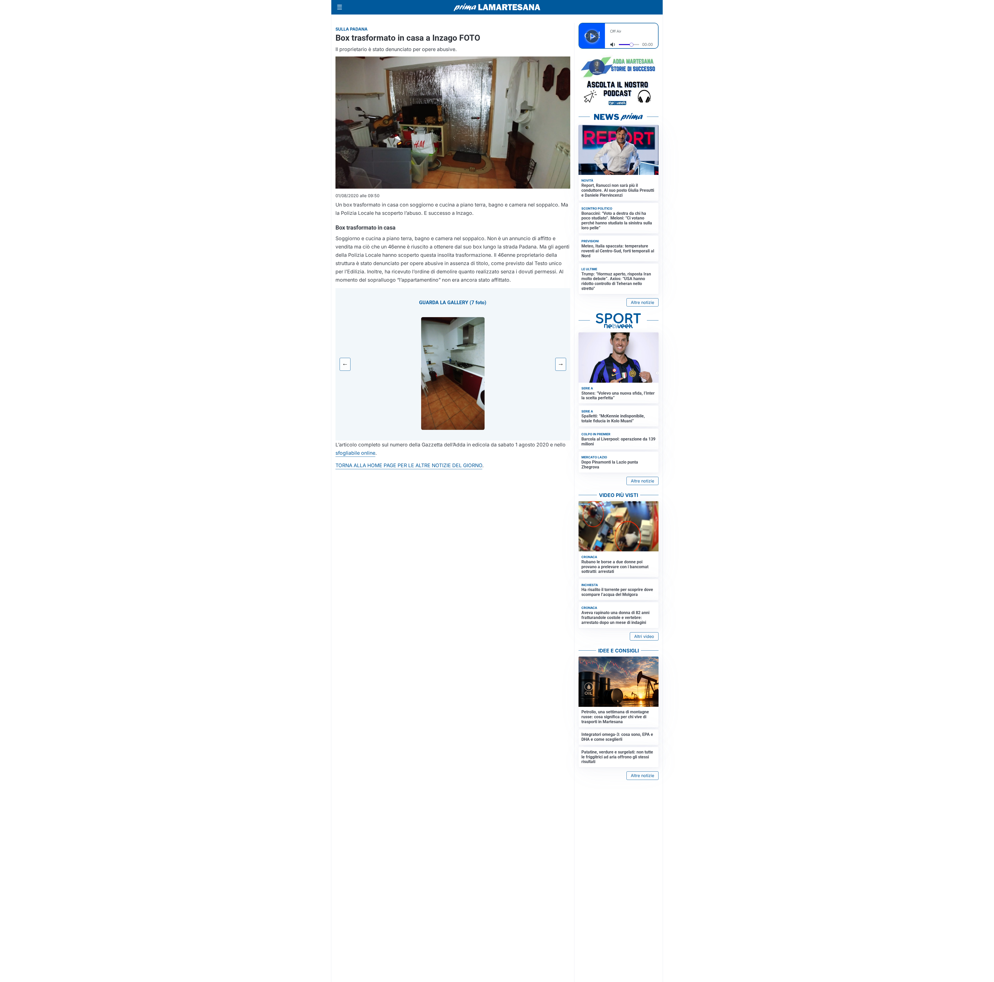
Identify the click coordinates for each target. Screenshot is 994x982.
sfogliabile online (355, 453)
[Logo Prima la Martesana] (497, 7)
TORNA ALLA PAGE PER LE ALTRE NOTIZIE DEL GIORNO (408, 465)
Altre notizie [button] (642, 302)
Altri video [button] (644, 636)
